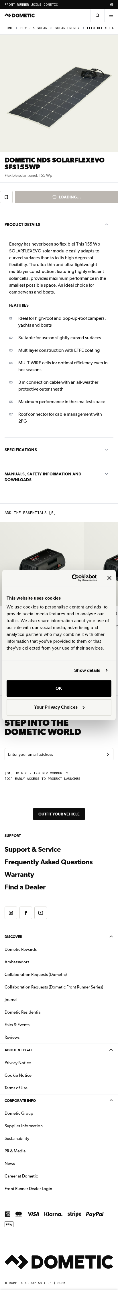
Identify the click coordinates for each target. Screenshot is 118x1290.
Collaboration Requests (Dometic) (36, 974)
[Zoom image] (59, 93)
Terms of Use (16, 1087)
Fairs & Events (17, 1024)
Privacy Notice (18, 1062)
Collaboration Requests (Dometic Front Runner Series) (54, 987)
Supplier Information (24, 1125)
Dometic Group (37, 1113)
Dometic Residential (41, 1012)
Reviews (12, 1037)
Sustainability (17, 1138)
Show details (87, 670)
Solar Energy (67, 28)
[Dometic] (20, 15)
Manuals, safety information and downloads (43, 477)
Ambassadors (17, 962)
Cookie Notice (18, 1075)
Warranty (19, 875)
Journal (11, 999)
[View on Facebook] (25, 913)
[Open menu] (111, 15)
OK (59, 688)
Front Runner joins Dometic (31, 4)
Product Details (22, 224)
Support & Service (33, 849)
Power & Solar (33, 28)
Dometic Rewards (21, 949)
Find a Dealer (25, 887)
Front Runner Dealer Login (28, 1188)
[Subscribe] (107, 754)
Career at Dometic (39, 1176)
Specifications (21, 449)
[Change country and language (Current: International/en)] (111, 4)
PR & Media (33, 1151)
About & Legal (18, 1050)
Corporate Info (20, 1100)
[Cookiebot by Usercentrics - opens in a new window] (73, 578)
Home (9, 28)
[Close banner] (109, 578)
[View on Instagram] (11, 913)
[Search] (97, 15)
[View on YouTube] (40, 913)
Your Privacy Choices (56, 707)
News (28, 1163)
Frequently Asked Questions (49, 862)
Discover (13, 937)
